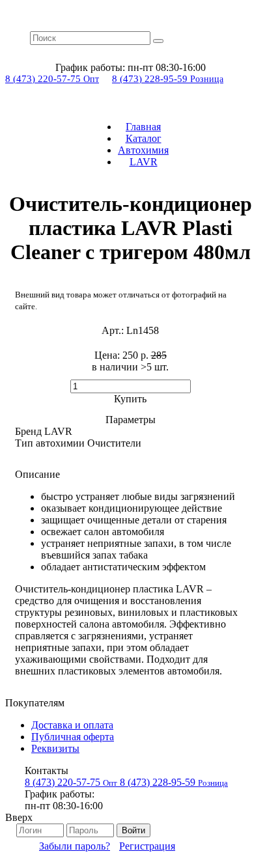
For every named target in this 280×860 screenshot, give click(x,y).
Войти (133, 830)
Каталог (143, 138)
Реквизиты (55, 748)
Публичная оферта (72, 736)
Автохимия (143, 150)
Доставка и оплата (72, 724)
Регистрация (147, 846)
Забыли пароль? (74, 846)
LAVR (144, 161)
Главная (143, 126)
